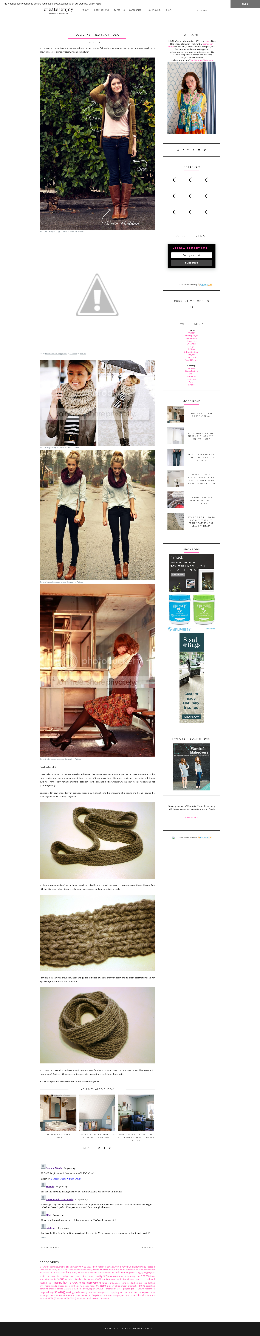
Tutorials (119, 10)
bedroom (120, 1272)
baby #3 (84, 1273)
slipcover (124, 1292)
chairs (71, 1276)
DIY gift (65, 1266)
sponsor (133, 1292)
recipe (140, 1288)
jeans (123, 1282)
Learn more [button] (95, 4)
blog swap (130, 1272)
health (43, 1282)
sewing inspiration (89, 1292)
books (42, 1276)
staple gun (44, 1295)
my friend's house (87, 1286)
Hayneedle (192, 341)
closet (77, 1276)
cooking (83, 1276)
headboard (150, 1279)
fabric (60, 1279)
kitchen (134, 1282)
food (98, 1279)
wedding (71, 1298)
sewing (59, 1292)
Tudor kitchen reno (134, 1269)
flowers (93, 1279)
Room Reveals (101, 10)
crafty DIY (101, 1276)
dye (151, 1276)
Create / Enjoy (122, 1329)
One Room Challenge (127, 1266)
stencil (52, 1295)
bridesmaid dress (54, 1276)
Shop (168, 10)
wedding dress (94, 1298)
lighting (151, 1282)
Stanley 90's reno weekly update (84, 1269)
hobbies (50, 1283)
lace (140, 1282)
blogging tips (149, 1272)
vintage (52, 1298)
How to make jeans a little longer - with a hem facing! (201, 457)
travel (132, 1295)
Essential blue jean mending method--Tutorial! (201, 500)
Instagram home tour (107, 1267)
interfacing (116, 1283)
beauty (110, 1272)
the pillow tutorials (79, 1295)
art (51, 1272)
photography (89, 1288)
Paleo (143, 1266)
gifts (129, 1279)
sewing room (103, 1292)
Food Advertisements (187, 285)
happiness (139, 1279)
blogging (139, 1272)
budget (65, 1276)
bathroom (102, 1272)
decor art (119, 1276)
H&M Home (191, 338)
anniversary (149, 1269)
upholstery (150, 1295)
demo (126, 1276)
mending (55, 1285)
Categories (135, 10)
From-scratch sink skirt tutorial (58, 1136)
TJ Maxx (191, 349)
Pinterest (81, 231)
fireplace (79, 1279)
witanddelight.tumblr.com (54, 582)
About (85, 10)
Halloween (73, 1267)
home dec (70, 1282)
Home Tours (153, 10)
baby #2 (76, 1272)
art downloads (59, 1272)
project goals (129, 1288)
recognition (150, 1288)
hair (132, 1279)
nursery (111, 1285)
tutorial (140, 1295)
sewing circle (73, 1292)
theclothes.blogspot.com (53, 759)
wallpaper (61, 1298)
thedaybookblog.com (52, 447)
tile (97, 1295)
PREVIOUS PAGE (50, 1248)
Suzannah (71, 231)
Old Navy (191, 379)
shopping (113, 1292)
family (67, 1279)
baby (68, 1272)
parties (60, 1288)
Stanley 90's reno (58, 1269)
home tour (106, 1282)
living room (45, 1285)
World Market (191, 360)
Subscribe (191, 262)
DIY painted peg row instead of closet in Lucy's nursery (97, 1136)
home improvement (90, 1282)
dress (145, 1276)
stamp (152, 1292)
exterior (53, 1279)
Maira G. (150, 1329)
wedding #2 (82, 1298)
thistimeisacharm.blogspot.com (56, 354)
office (117, 1286)
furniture (106, 1279)
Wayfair (191, 354)
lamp (145, 1283)
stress (59, 1295)
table (65, 1295)
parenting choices (48, 1288)
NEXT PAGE (147, 1248)
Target (192, 346)
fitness (87, 1279)
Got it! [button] (245, 4)
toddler (102, 1295)
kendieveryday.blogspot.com (55, 231)
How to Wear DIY (87, 1266)
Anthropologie (191, 335)
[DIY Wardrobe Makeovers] (191, 789)
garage (113, 1279)
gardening (121, 1279)
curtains (111, 1276)
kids (129, 1282)
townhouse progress (116, 1295)
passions (67, 1289)
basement (92, 1272)
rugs (52, 1292)
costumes (91, 1276)
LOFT (191, 373)
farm (72, 1279)
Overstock (191, 343)
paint (142, 1285)
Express (191, 368)
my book (75, 1286)
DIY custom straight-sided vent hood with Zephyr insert (201, 436)
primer (119, 1289)
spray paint (144, 1292)
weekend (105, 1298)
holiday (58, 1282)
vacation (44, 1298)
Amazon (191, 332)
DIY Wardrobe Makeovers (51, 1267)
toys (127, 1295)
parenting (150, 1285)
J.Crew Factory (191, 371)
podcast (100, 1288)
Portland (151, 1266)
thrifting (92, 1295)
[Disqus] (97, 1200)
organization (133, 1286)
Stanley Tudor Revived (112, 1269)
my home (101, 1285)
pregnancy (111, 1288)
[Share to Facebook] (104, 1148)
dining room (134, 1276)
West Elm (191, 357)
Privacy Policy (191, 817)
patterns (77, 1288)
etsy (47, 1279)
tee (69, 1295)
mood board (64, 1286)
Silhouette (44, 1269)
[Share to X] (99, 1148)
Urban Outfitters (191, 352)
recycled (44, 1292)
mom (207, 41)
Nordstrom (192, 376)
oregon (124, 1285)
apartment (44, 1272)
